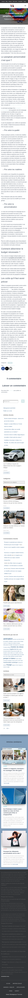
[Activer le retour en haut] (25, 995)
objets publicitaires (11, 656)
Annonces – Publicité (8, 987)
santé (16, 660)
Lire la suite (6, 605)
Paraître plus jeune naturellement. (12, 602)
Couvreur (5, 643)
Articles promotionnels (9, 365)
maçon (8, 654)
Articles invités (21, 987)
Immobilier (20, 1)
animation (8, 639)
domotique (18, 643)
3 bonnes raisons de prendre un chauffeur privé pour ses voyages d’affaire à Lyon (14, 571)
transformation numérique (10, 662)
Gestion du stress (17, 647)
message (11, 654)
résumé (13, 660)
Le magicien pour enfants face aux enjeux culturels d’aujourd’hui (13, 558)
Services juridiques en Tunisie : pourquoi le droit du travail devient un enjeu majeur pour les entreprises (13, 720)
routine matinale (18, 658)
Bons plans (15, 1)
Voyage (9, 665)
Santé (25, 1)
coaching (15, 641)
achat (10, 289)
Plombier (20, 656)
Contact (17, 990)
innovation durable (6, 651)
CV (7, 643)
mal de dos (21, 652)
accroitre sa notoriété (15, 105)
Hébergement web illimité (9, 408)
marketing (5, 654)
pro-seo (6, 568)
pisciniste (17, 656)
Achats (10, 362)
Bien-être (20, 639)
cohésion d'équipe (20, 641)
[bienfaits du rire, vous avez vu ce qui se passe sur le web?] (12, 5)
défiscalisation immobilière (8, 644)
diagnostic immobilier (12, 643)
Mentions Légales (17, 983)
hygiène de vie (14, 649)
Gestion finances (6, 649)
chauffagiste (11, 641)
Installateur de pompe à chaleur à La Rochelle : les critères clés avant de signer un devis (14, 443)
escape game (21, 644)
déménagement (16, 644)
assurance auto (16, 639)
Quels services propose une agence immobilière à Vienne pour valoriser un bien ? (13, 695)
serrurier (18, 660)
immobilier (20, 649)
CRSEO (10, 990)
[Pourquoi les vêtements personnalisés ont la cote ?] (14, 838)
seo (5, 576)
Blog (7, 1)
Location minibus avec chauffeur (13, 652)
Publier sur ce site (7, 410)
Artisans (10, 1)
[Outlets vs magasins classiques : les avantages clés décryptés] (14, 755)
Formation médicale (6, 647)
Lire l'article (6, 472)
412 (7, 728)
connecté (11, 390)
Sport (22, 660)
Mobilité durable (16, 654)
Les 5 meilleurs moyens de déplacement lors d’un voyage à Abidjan (12, 465)
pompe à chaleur (9, 658)
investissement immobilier (14, 651)
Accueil (3, 1)
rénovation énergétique (7, 660)
